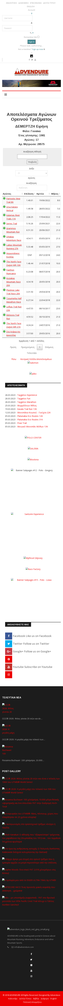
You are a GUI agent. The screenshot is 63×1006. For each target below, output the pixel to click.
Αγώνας (7, 193)
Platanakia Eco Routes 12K (30, 416)
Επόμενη (49, 347)
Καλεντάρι (12, 998)
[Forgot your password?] (32, 33)
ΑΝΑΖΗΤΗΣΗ (11, 3)
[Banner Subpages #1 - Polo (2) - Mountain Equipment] (31, 83)
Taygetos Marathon (26, 402)
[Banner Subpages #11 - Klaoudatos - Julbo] (32, 373)
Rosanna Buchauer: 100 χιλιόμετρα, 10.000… (23, 760)
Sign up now (37, 49)
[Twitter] (31, 959)
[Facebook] (31, 954)
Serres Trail (11, 223)
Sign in (31, 41)
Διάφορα (45, 998)
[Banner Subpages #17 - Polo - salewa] (33, 448)
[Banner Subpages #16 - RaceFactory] (33, 568)
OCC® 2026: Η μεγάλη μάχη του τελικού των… (23, 739)
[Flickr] (31, 965)
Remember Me (30, 37)
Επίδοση (28, 193)
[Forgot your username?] (31, 13)
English (53, 998)
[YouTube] (31, 970)
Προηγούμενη (27, 347)
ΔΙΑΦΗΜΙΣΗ (23, 3)
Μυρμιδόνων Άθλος (27, 405)
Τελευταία (31, 353)
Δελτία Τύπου (25, 998)
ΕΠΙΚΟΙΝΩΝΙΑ (36, 3)
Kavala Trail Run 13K (27, 409)
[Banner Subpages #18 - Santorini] (33, 530)
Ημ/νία (40, 193)
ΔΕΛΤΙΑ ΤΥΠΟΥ (49, 3)
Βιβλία (36, 998)
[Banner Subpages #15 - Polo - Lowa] (33, 596)
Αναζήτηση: (31, 183)
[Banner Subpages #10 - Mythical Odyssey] (33, 557)
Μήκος (54, 193)
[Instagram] (8, 674)
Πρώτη (13, 347)
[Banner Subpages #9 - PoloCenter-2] (33, 437)
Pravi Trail (22, 423)
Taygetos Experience (27, 395)
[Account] (31, 55)
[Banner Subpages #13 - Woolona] (33, 459)
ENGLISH (31, 6)
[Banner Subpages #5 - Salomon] (33, 362)
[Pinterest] (8, 659)
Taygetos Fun (23, 398)
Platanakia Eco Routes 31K (30, 419)
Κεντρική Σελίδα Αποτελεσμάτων (36, 359)
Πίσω (13, 359)
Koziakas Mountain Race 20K (13, 282)
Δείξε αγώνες (31, 173)
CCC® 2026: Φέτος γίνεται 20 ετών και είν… (22, 718)
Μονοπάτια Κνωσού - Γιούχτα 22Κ (34, 412)
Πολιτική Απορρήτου (32, 1002)
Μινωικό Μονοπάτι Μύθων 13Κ (32, 426)
